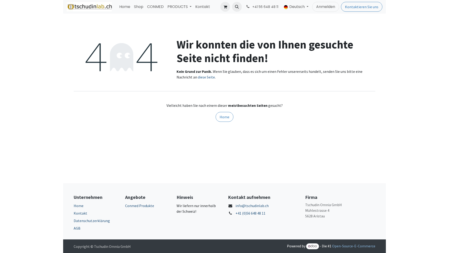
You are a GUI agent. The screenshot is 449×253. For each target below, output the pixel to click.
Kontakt (80, 213)
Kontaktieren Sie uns (361, 6)
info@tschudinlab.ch (252, 205)
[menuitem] (124, 6)
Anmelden (325, 6)
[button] (237, 7)
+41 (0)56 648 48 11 (250, 213)
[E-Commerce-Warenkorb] (225, 7)
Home (224, 117)
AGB (77, 228)
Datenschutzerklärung (92, 220)
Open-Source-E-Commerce (353, 246)
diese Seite (206, 77)
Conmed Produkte (139, 205)
